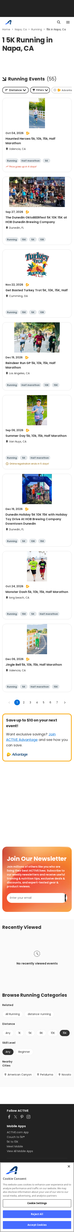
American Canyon (20, 1074)
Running (36, 29)
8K (41, 1033)
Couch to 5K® (16, 1137)
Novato (66, 1074)
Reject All (37, 1214)
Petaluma (46, 1074)
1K (19, 1033)
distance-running (39, 1014)
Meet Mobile (15, 1146)
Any (8, 1033)
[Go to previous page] (9, 702)
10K (53, 1033)
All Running (13, 1014)
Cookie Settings (37, 1203)
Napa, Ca (21, 29)
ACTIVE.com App (18, 1132)
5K (30, 1033)
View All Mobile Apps (20, 1151)
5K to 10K (12, 1142)
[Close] (69, 1166)
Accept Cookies (37, 1225)
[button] (40, 90)
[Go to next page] (65, 702)
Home (6, 29)
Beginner (24, 1052)
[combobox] (15, 90)
